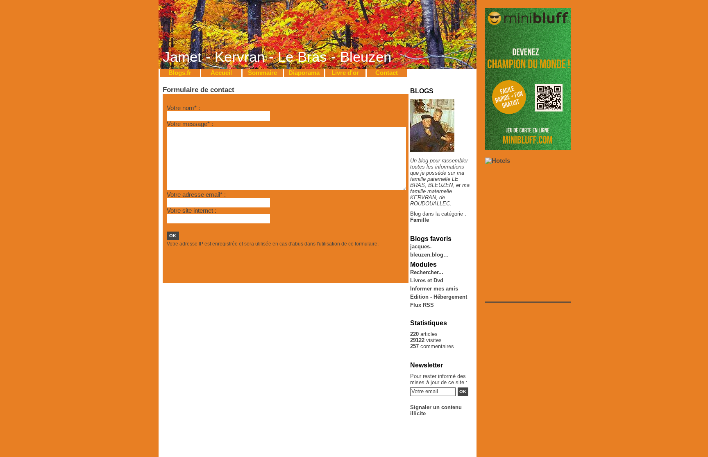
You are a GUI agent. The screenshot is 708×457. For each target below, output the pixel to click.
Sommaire (262, 73)
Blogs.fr (179, 73)
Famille (419, 220)
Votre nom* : (183, 108)
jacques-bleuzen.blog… (429, 247)
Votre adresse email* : (196, 194)
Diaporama (304, 73)
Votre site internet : (191, 210)
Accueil (221, 73)
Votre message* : (190, 124)
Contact (386, 73)
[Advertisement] (263, 265)
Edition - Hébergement (438, 297)
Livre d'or (345, 73)
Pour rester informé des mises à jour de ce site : (438, 379)
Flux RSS (422, 305)
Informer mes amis (434, 289)
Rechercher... (426, 272)
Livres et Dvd (426, 280)
